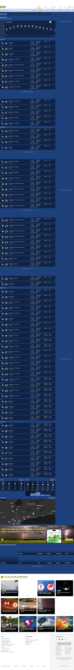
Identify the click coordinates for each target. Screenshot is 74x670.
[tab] (50, 22)
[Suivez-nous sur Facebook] (56, 639)
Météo (3, 10)
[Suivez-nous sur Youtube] (62, 639)
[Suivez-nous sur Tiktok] (65, 639)
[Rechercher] (65, 6)
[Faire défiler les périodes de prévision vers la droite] (55, 29)
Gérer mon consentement (6, 645)
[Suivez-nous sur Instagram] (59, 639)
